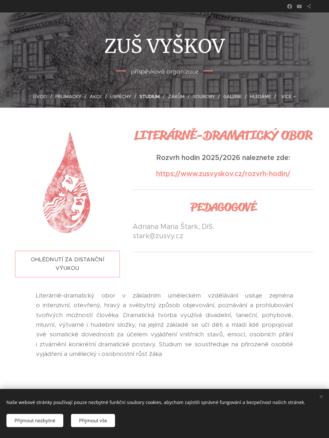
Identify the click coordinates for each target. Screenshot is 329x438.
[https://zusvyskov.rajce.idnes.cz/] (309, 6)
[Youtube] (299, 6)
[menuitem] (42, 96)
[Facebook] (290, 6)
